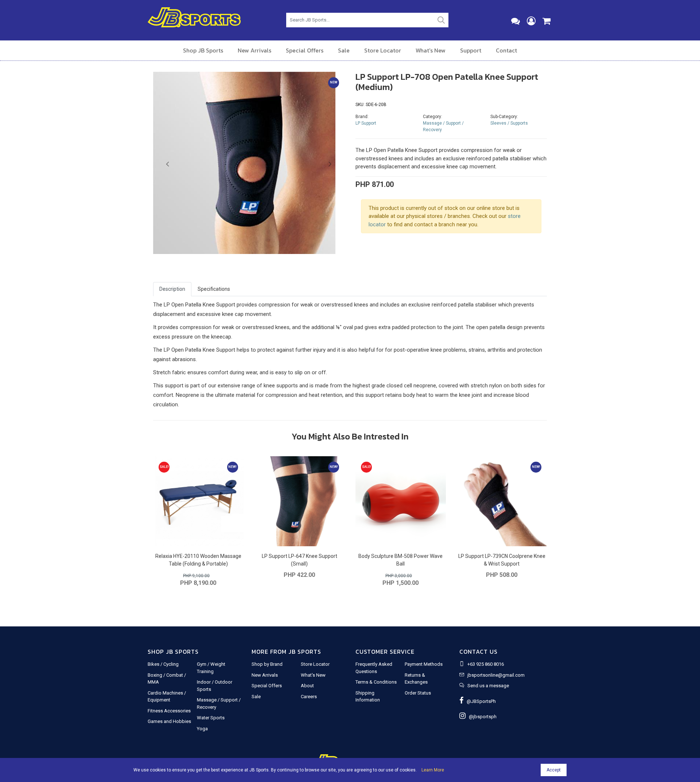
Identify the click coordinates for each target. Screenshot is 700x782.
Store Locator (382, 50)
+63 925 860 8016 (485, 664)
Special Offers (304, 50)
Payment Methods (424, 664)
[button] (167, 164)
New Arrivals (254, 50)
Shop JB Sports (203, 50)
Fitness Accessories (169, 710)
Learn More (432, 770)
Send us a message (488, 685)
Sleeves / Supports (509, 123)
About (307, 685)
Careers (309, 696)
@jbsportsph (481, 716)
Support (470, 50)
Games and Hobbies (169, 721)
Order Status (418, 693)
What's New (431, 50)
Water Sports (211, 717)
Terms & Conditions (376, 682)
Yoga (202, 728)
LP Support (365, 123)
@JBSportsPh (479, 701)
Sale (344, 50)
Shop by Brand (267, 664)
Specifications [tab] (214, 289)
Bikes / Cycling (163, 664)
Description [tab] (172, 289)
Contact (506, 50)
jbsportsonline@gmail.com (496, 675)
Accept (554, 770)
